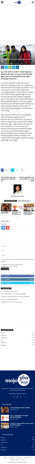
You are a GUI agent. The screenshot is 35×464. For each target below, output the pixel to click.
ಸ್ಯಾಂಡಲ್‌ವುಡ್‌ (4, 55)
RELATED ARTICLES (11, 201)
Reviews (3, 332)
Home (2, 42)
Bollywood (3, 335)
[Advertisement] (17, 22)
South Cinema (4, 337)
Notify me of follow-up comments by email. (12, 264)
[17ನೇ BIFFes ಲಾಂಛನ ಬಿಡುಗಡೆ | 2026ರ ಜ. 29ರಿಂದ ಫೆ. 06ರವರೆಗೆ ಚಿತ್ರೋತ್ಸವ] (29, 207)
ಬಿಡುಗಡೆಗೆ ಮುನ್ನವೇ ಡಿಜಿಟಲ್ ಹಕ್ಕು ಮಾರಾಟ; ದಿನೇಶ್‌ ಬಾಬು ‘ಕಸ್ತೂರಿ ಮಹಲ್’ (26, 178)
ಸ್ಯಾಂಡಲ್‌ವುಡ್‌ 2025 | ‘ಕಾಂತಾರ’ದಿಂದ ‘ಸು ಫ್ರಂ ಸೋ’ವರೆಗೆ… (12, 302)
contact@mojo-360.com (20, 393)
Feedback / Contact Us (15, 459)
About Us (5, 457)
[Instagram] (17, 397)
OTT (2, 340)
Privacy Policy (19, 457)
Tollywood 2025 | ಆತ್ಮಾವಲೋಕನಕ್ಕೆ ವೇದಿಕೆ (9, 299)
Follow (31, 279)
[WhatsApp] (10, 67)
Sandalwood (7, 42)
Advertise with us (28, 457)
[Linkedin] (17, 67)
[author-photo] (17, 189)
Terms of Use (12, 457)
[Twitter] (6, 67)
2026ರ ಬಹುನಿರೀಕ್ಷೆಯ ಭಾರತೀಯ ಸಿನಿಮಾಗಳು (4, 213)
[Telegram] (13, 67)
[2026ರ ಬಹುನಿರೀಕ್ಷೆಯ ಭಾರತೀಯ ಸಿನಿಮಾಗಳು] (6, 207)
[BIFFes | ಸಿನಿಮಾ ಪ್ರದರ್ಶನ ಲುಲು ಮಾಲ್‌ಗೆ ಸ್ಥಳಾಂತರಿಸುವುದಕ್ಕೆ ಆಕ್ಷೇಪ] (17, 207)
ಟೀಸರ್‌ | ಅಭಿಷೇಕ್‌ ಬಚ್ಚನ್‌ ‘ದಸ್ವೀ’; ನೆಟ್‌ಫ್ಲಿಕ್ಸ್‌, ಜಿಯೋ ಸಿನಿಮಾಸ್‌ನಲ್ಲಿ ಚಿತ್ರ (8, 178)
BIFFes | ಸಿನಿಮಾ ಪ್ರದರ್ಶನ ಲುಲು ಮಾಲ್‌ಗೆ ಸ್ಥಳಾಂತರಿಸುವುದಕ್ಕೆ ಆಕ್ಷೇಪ (16, 213)
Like (32, 276)
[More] (22, 170)
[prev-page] (16, 217)
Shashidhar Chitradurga (7, 63)
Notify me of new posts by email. (10, 266)
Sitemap (23, 459)
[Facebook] (2, 67)
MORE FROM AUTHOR (24, 201)
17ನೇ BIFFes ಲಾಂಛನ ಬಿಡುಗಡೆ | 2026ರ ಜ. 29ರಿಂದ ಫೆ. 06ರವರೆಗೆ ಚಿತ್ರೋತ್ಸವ (28, 213)
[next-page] (18, 217)
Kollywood (3, 210)
